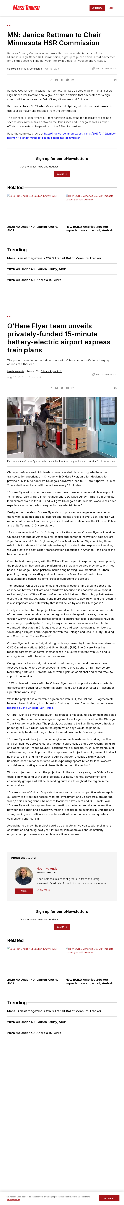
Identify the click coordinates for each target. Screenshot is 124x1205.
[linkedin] (56, 79)
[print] (115, 79)
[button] (9, 8)
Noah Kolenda (15, 371)
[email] (72, 79)
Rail (9, 25)
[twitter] (62, 79)
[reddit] (67, 79)
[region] (62, 1198)
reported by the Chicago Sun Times (30, 707)
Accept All (109, 1198)
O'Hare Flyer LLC (51, 371)
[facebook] (51, 79)
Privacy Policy (13, 1200)
